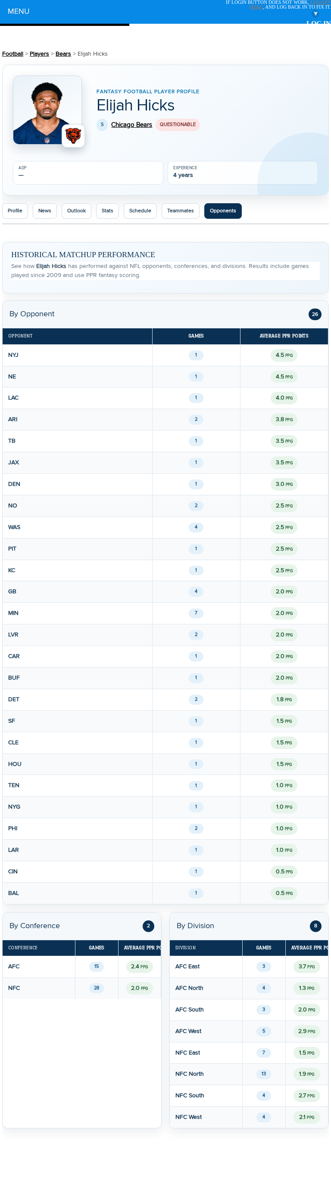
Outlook (76, 211)
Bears (63, 53)
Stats (107, 211)
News (44, 211)
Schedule (140, 211)
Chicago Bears (131, 125)
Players (39, 53)
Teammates (180, 211)
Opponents (223, 211)
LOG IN (318, 23)
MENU (163, 13)
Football (12, 53)
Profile (15, 211)
